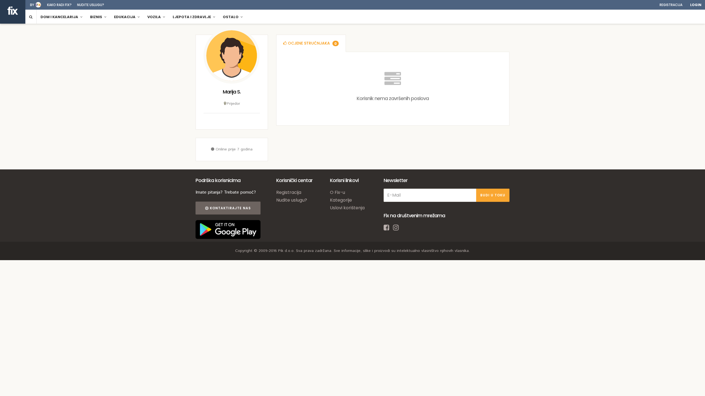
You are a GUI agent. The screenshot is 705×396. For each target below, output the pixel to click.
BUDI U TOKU (492, 195)
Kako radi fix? (59, 4)
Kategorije (341, 200)
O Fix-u (337, 192)
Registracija (671, 4)
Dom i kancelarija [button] (59, 17)
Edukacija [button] (125, 17)
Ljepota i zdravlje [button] (192, 17)
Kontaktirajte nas (230, 208)
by (32, 4)
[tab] (311, 43)
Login (695, 4)
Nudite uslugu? (90, 4)
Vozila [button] (154, 17)
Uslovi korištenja (347, 208)
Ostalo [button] (231, 17)
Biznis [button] (96, 17)
